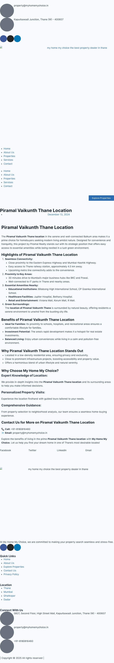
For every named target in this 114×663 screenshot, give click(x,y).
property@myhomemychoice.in (31, 5)
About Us (9, 152)
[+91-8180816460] (7, 646)
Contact (8, 163)
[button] (14, 450)
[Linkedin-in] (17, 38)
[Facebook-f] (3, 38)
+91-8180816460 (23, 641)
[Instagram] (10, 38)
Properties (9, 156)
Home (7, 148)
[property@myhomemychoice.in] (7, 11)
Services (8, 159)
